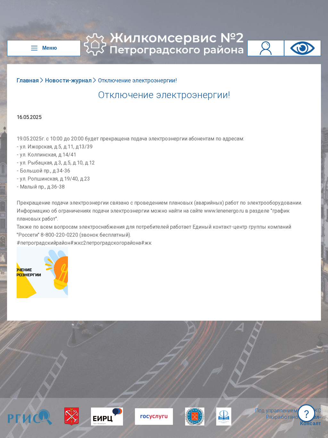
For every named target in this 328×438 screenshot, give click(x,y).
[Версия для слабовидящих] (302, 48)
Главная (28, 80)
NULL (23, 250)
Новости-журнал (68, 80)
